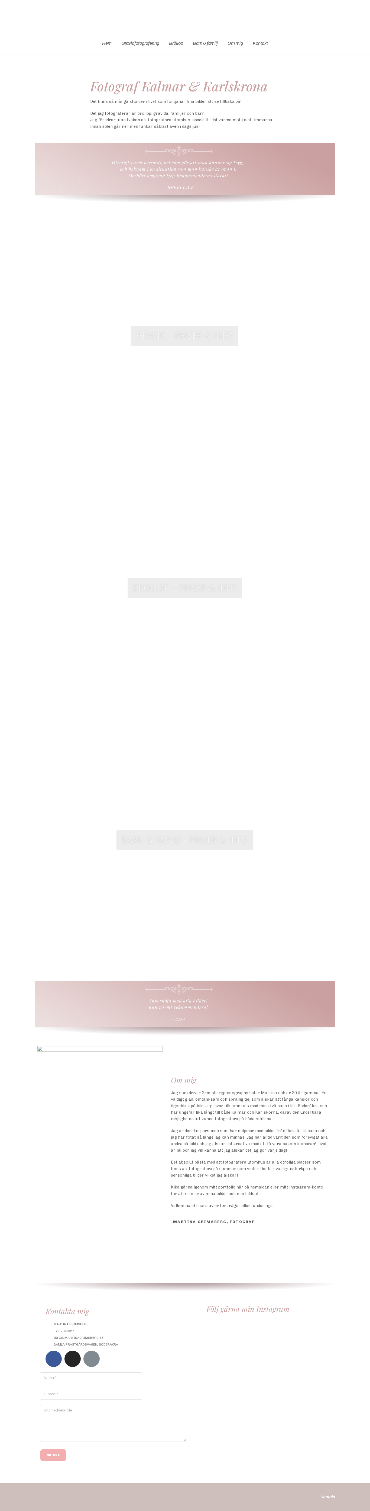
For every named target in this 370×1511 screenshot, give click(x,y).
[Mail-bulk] (91, 1359)
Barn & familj (205, 43)
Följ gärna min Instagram (248, 1309)
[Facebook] (54, 1359)
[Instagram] (72, 1359)
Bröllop (176, 43)
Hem (107, 43)
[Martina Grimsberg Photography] (185, 16)
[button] (185, 335)
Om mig (235, 43)
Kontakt (260, 43)
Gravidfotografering (140, 43)
